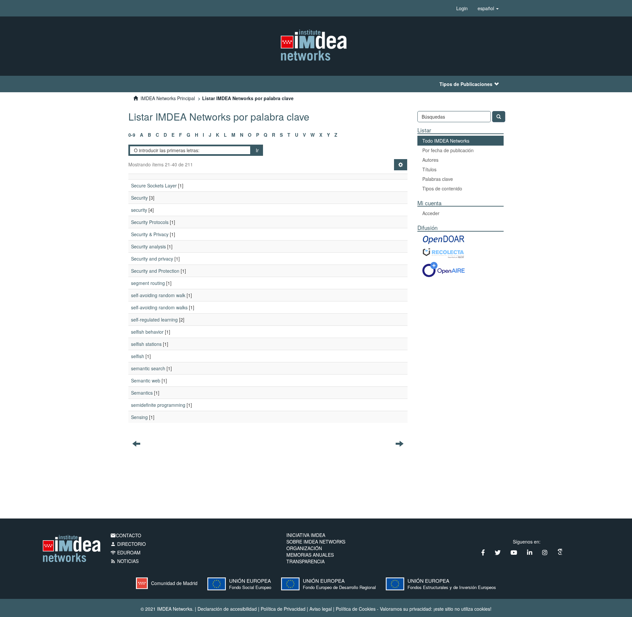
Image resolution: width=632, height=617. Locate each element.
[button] (488, 8)
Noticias (124, 561)
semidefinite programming (158, 405)
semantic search (148, 368)
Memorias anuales (310, 554)
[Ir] (498, 116)
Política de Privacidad (283, 608)
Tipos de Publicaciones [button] (465, 84)
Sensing (139, 417)
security (139, 210)
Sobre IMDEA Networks (315, 541)
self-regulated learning (154, 319)
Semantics (142, 392)
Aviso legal (320, 608)
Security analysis (148, 246)
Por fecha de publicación (448, 150)
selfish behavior (147, 331)
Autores (430, 159)
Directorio (128, 544)
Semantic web (145, 380)
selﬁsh (137, 356)
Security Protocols (150, 222)
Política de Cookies (356, 608)
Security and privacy (152, 258)
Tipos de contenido (442, 188)
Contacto (125, 535)
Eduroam (125, 552)
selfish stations (146, 344)
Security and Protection (155, 270)
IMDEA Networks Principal (168, 98)
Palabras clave (437, 179)
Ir (257, 150)
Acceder (430, 213)
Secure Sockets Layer (154, 185)
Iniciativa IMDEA (305, 535)
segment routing (148, 283)
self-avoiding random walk (158, 295)
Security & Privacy (150, 234)
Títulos (429, 169)
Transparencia (305, 561)
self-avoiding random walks (159, 307)
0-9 (131, 134)
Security (139, 197)
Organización (304, 548)
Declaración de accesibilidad (227, 608)
